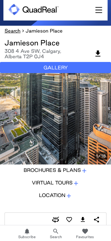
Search (12, 30)
